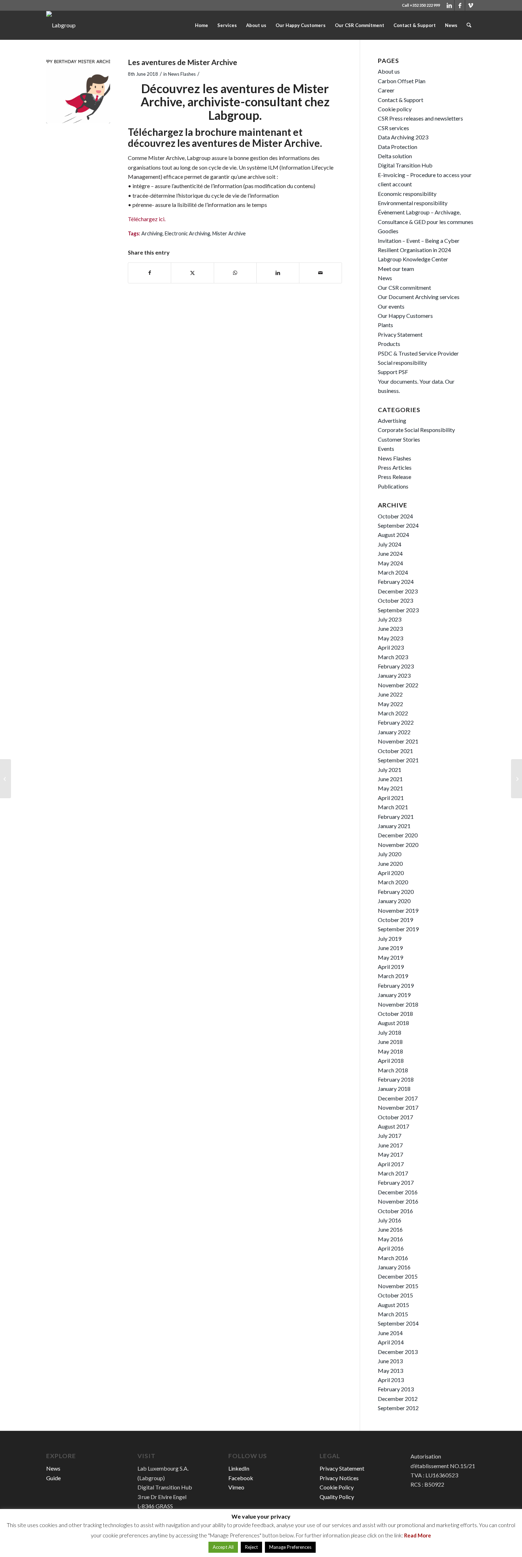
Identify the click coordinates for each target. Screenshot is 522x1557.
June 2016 (390, 1229)
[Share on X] (192, 273)
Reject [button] (251, 1547)
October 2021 (395, 750)
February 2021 (396, 816)
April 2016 (391, 1248)
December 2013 (398, 1351)
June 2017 (390, 1145)
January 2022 (394, 732)
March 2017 (393, 1173)
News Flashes (182, 74)
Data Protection (397, 146)
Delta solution (395, 156)
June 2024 (390, 553)
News (385, 277)
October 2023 (395, 600)
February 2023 (396, 666)
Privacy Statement (400, 334)
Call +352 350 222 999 (421, 5)
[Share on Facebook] (149, 273)
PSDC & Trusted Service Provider (418, 353)
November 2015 (398, 1286)
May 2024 (390, 563)
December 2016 (398, 1192)
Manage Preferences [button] (290, 1547)
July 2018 (389, 1032)
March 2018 (393, 1070)
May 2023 (390, 638)
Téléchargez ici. (147, 218)
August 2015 (393, 1304)
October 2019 (395, 919)
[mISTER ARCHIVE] (78, 91)
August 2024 (393, 534)
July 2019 (389, 938)
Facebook (240, 1478)
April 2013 (391, 1379)
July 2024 (389, 544)
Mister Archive (229, 233)
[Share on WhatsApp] (235, 273)
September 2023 (398, 610)
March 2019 (393, 975)
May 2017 (390, 1154)
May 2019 (390, 957)
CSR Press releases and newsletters (420, 118)
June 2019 (390, 947)
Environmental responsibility (412, 202)
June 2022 (390, 694)
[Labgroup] (61, 25)
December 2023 (398, 591)
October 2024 (395, 516)
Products (389, 343)
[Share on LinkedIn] (278, 273)
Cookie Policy (337, 1487)
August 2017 (393, 1126)
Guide (53, 1478)
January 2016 (394, 1267)
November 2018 (398, 1004)
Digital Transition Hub (405, 165)
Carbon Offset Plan (401, 81)
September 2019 (398, 929)
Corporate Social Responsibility (416, 429)
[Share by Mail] (320, 273)
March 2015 (393, 1314)
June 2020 (390, 863)
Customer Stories (399, 439)
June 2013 (390, 1361)
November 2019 (398, 910)
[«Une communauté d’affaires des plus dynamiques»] (5, 778)
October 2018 (395, 1013)
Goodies (388, 231)
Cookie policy (395, 109)
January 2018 (394, 1088)
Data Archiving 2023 (403, 137)
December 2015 (398, 1276)
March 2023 (393, 657)
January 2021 (394, 825)
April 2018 (391, 1060)
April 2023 (391, 647)
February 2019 (396, 985)
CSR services (393, 127)
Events (386, 448)
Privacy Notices (339, 1478)
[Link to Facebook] (460, 5)
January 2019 (394, 994)
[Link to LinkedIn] (449, 5)
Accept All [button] (223, 1547)
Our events (391, 306)
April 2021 (391, 797)
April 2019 (391, 966)
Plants (385, 324)
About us (389, 71)
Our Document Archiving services (419, 296)
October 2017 (395, 1117)
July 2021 (389, 769)
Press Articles (395, 467)
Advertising (392, 420)
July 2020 (389, 854)
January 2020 (394, 900)
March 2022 (393, 713)
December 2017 (398, 1098)
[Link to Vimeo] (470, 5)
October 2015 (395, 1295)
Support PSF (393, 371)
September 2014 (398, 1323)
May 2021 (390, 788)
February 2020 (396, 891)
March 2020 (393, 882)
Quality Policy (337, 1496)
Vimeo (236, 1487)
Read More (417, 1535)
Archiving (152, 233)
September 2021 (398, 760)
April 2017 (391, 1164)
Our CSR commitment (404, 287)
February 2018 (396, 1079)
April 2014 (391, 1342)
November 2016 (398, 1201)
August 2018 (393, 1022)
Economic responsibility (407, 193)
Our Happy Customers (405, 315)
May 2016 (390, 1239)
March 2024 (393, 572)
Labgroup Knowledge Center (413, 259)
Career (386, 90)
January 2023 (394, 675)
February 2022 (396, 722)
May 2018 (390, 1051)
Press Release (394, 476)
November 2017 (398, 1107)
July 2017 (389, 1135)
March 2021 (393, 807)
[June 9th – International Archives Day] (516, 778)
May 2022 (390, 703)
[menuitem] (201, 25)
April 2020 (391, 872)
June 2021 (390, 778)
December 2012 (398, 1398)
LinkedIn (238, 1468)
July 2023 (389, 619)
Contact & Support (400, 99)
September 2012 (398, 1407)
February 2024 (396, 581)
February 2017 (396, 1182)
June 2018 (390, 1041)
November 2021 (398, 741)
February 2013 (396, 1389)
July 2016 (389, 1220)
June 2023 (390, 628)
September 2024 (398, 525)
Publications (393, 486)
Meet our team (396, 268)
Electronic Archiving (187, 233)
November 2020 (398, 844)
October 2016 (395, 1210)
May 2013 (390, 1370)
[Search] (469, 25)
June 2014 (390, 1332)
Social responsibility (402, 362)
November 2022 (398, 685)
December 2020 (398, 835)
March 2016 (393, 1257)
